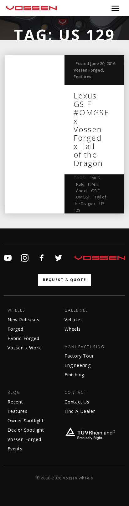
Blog (14, 392)
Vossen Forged (88, 70)
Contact (75, 392)
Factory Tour (79, 356)
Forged (15, 329)
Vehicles (73, 320)
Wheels (16, 310)
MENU (115, 8)
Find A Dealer (79, 411)
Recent (15, 402)
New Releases (23, 320)
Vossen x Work (24, 348)
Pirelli (93, 184)
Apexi (81, 190)
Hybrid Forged (23, 338)
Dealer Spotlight (26, 430)
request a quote (64, 279)
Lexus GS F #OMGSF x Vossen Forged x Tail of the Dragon (91, 129)
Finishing (74, 375)
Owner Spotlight (26, 420)
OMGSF (83, 197)
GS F (95, 190)
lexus (95, 177)
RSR (80, 184)
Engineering (77, 365)
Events (15, 449)
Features (82, 76)
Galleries (76, 310)
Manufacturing (84, 346)
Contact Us (77, 402)
